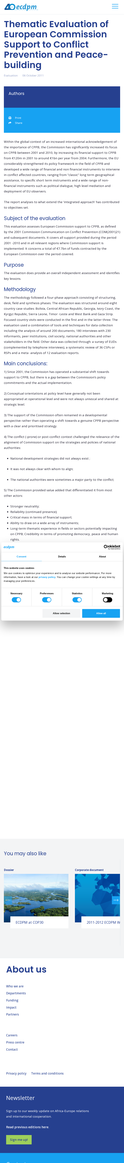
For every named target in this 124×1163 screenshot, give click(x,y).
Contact (12, 1049)
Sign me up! (19, 1140)
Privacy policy (16, 1073)
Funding (12, 1000)
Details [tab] (62, 556)
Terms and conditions (47, 1073)
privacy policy (47, 577)
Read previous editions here (27, 1127)
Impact (11, 1007)
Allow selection (61, 613)
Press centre (15, 1042)
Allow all (101, 613)
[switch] (46, 599)
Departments (16, 993)
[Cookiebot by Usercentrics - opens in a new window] (106, 547)
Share (18, 123)
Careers (11, 1035)
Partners (12, 1014)
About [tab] (102, 556)
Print (18, 118)
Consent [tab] (21, 556)
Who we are (15, 986)
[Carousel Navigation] (62, 900)
